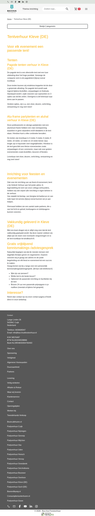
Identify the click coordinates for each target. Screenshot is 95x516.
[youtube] (19, 2)
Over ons (11, 348)
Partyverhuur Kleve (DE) (17, 482)
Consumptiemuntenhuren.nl (18, 496)
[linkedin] (23, 2)
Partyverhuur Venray (15, 459)
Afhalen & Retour (14, 387)
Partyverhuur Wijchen (16, 440)
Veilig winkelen (13, 383)
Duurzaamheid (13, 367)
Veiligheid (11, 358)
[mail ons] (12, 2)
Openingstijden (13, 406)
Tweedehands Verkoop (16, 415)
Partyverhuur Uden (15, 450)
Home (9, 19)
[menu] (86, 8)
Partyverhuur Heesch (16, 454)
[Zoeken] (67, 9)
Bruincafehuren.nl (14, 422)
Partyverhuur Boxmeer (16, 473)
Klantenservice (13, 397)
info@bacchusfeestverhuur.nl (25, 333)
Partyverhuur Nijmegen (16, 431)
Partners (10, 372)
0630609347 (20, 330)
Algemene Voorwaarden (17, 362)
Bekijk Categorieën (47, 26)
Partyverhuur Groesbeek (17, 464)
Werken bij (11, 411)
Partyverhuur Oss (14, 445)
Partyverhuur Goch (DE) (17, 487)
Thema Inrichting (30, 9)
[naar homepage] (11, 9)
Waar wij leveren (14, 392)
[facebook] (15, 2)
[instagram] (27, 2)
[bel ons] (8, 2)
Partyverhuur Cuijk (14, 426)
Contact (10, 401)
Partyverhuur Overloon (16, 478)
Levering (10, 378)
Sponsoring (12, 353)
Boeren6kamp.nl (14, 491)
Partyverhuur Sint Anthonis (18, 468)
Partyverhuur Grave (15, 501)
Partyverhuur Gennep (16, 436)
